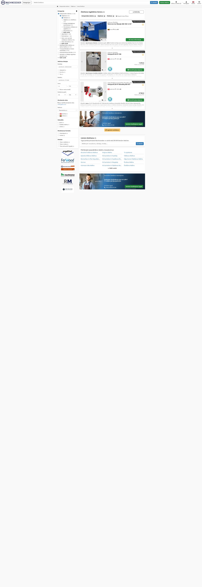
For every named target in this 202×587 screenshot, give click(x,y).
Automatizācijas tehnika (68, 52)
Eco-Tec (62, 72)
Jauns (61, 122)
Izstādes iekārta (64, 124)
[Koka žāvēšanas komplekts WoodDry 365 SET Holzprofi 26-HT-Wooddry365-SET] (94, 91)
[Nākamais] (105, 31)
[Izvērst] (112, 48)
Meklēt (154, 2)
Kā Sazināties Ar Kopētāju (109, 156)
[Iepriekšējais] (81, 31)
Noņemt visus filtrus (123, 16)
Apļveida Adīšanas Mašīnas (89, 156)
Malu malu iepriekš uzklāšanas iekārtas (68, 39)
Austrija (65, 113)
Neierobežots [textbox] (63, 110)
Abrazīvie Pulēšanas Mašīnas (89, 152)
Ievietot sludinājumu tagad (134, 124)
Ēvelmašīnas (67, 36)
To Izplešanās (128, 152)
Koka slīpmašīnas (67, 42)
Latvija (62, 104)
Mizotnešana (68, 30)
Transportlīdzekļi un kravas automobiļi (67, 49)
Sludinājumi (64, 133)
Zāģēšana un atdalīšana (70, 20)
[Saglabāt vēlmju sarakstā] (143, 24)
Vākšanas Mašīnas (129, 156)
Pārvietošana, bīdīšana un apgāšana (70, 27)
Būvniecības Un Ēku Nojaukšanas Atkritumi (93, 159)
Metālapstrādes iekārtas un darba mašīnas (67, 46)
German (83, 162)
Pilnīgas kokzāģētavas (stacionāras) (69, 24)
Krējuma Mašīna (107, 152)
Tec (61, 74)
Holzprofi (63, 70)
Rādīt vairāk (113, 168)
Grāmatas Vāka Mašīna (87, 165)
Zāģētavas (66, 15)
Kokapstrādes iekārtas (67, 13)
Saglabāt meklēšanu (113, 130)
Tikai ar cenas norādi (64, 89)
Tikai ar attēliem (65, 142)
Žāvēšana (67, 17)
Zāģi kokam (66, 34)
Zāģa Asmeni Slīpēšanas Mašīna (133, 159)
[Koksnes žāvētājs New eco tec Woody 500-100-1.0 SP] (94, 31)
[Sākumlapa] (57, 6)
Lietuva (64, 116)
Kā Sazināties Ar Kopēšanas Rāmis (112, 159)
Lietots (61, 126)
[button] (199, 2)
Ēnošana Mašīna (129, 162)
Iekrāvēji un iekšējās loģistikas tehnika (68, 55)
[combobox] (67, 110)
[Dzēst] (95, 16)
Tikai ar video (64, 144)
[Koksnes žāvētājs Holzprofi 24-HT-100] (94, 61)
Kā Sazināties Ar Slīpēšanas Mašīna (112, 165)
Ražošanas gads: (62, 92)
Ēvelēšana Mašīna (129, 165)
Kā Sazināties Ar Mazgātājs (110, 162)
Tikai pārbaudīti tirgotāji (67, 146)
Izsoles (62, 135)
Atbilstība (137, 12)
